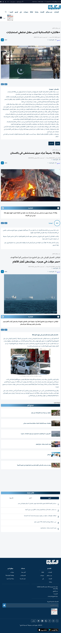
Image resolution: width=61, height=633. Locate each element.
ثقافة (31, 12)
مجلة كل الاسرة (10, 578)
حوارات (12, 572)
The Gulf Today (10, 575)
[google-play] (53, 630)
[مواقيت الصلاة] (1, 18)
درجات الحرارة (34, 1)
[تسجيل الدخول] (22, 2)
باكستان (51, 143)
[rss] (46, 621)
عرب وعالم (49, 12)
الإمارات (56, 12)
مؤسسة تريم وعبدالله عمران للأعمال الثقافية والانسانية (47, 588)
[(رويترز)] (57, 223)
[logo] (54, 7)
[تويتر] (5, 1)
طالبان (57, 143)
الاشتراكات (23, 575)
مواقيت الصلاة (40, 1)
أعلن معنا (23, 572)
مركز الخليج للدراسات (53, 596)
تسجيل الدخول (19, 2)
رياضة (36, 12)
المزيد (11, 12)
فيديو (16, 12)
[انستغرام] (3, 1)
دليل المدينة (23, 578)
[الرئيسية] (52, 564)
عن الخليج (55, 591)
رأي (21, 12)
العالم (53, 28)
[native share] (2, 39)
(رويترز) (51, 223)
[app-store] (43, 630)
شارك (6, 40)
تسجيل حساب (12, 2)
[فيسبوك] (7, 1)
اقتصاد (42, 12)
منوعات (26, 12)
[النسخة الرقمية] (10, 18)
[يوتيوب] (0, 1)
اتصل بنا (56, 594)
